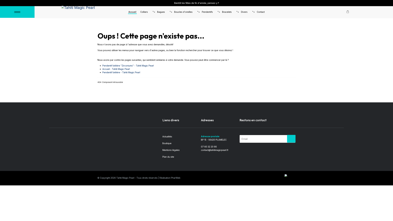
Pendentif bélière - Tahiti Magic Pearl (121, 72)
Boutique (166, 143)
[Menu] (17, 12)
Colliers (144, 12)
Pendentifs (207, 12)
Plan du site (168, 156)
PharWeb (175, 177)
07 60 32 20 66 (209, 146)
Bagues (161, 12)
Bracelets (227, 12)
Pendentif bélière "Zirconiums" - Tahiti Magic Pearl (128, 65)
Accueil (132, 12)
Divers (244, 12)
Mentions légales (171, 150)
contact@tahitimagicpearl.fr (214, 150)
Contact (261, 12)
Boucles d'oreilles (183, 12)
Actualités (167, 136)
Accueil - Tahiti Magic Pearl (116, 69)
